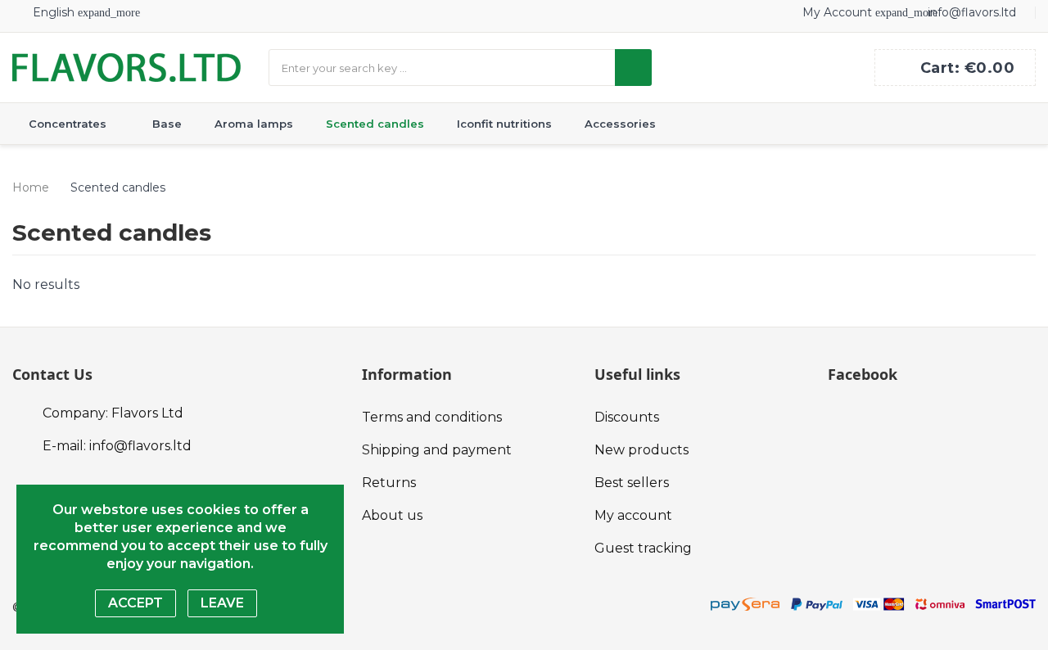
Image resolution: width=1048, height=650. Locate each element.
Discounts (626, 417)
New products (641, 450)
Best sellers (631, 482)
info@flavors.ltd (972, 12)
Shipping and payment (437, 450)
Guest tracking (643, 548)
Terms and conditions (432, 417)
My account (633, 515)
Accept (135, 603)
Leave (222, 603)
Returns (389, 482)
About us (392, 515)
